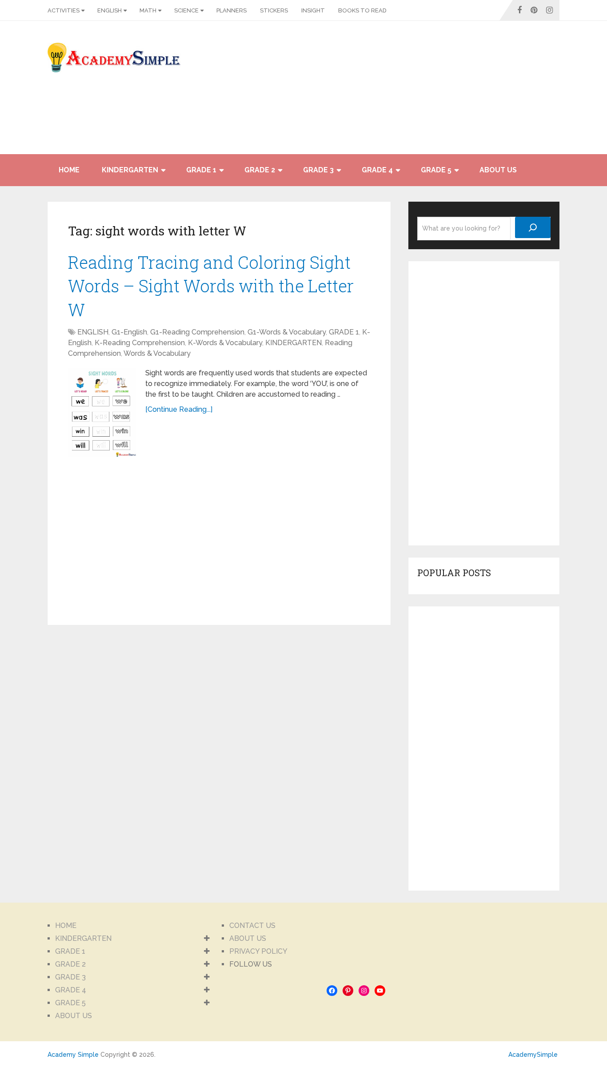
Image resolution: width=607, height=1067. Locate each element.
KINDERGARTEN (130, 170)
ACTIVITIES (64, 10)
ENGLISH (109, 10)
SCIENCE (186, 10)
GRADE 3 (318, 170)
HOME (69, 170)
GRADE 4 (377, 170)
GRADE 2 (259, 170)
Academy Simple (73, 1054)
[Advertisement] (479, 92)
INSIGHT (313, 10)
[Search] (533, 227)
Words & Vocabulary (157, 353)
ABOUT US (498, 170)
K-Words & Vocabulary (225, 342)
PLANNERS (231, 10)
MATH (148, 10)
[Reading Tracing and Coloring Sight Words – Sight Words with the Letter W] (102, 412)
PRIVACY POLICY (258, 951)
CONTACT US (252, 925)
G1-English (129, 332)
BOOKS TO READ (362, 10)
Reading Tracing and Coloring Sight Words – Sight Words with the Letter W (211, 285)
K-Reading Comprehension (140, 342)
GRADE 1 (201, 170)
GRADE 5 (436, 170)
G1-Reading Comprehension (197, 332)
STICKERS (274, 10)
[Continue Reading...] (178, 409)
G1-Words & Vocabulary (287, 332)
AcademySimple (533, 1054)
